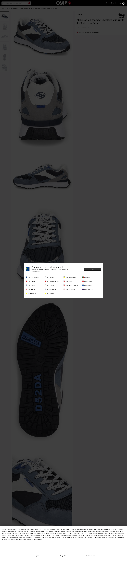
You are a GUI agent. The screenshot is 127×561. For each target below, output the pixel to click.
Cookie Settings (119, 537)
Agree (37, 556)
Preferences (90, 556)
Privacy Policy (38, 539)
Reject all (63, 556)
